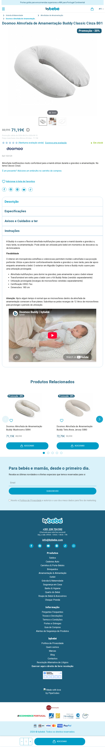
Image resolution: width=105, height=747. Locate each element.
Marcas (52, 651)
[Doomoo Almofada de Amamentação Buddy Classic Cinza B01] (52, 121)
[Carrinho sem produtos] (92, 9)
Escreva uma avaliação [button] (56, 142)
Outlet (52, 577)
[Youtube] (24, 190)
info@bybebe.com (52, 539)
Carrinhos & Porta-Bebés (52, 565)
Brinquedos (52, 569)
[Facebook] (4, 189)
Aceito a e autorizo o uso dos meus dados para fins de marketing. (53, 500)
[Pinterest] (11, 189)
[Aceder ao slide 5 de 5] (61, 453)
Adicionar (62, 741)
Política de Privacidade (30, 500)
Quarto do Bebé (52, 592)
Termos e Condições (52, 619)
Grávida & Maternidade (52, 580)
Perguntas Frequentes (52, 612)
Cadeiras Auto (52, 561)
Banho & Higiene (52, 588)
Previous (5, 419)
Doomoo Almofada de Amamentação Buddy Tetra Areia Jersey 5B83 (75, 428)
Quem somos (52, 647)
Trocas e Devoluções (52, 616)
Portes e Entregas (52, 623)
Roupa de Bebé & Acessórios (52, 596)
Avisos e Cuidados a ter (21, 221)
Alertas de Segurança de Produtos (52, 631)
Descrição (12, 201)
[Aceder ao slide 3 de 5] (53, 453)
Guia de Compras (52, 627)
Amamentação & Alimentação (52, 573)
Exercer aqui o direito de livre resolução (52, 666)
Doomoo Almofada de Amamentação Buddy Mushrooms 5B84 (24, 428)
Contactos (52, 658)
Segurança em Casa (52, 584)
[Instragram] (17, 190)
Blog (52, 654)
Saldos (52, 557)
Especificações (15, 211)
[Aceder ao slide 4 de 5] (57, 453)
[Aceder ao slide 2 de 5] (48, 453)
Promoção (85, 30)
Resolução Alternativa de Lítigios (52, 662)
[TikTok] (30, 190)
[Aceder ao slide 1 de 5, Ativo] (44, 453)
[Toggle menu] (4, 9)
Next (99, 419)
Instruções (12, 231)
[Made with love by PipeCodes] (52, 691)
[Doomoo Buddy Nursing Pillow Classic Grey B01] (43, 121)
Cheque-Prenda (52, 600)
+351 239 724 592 (52, 529)
